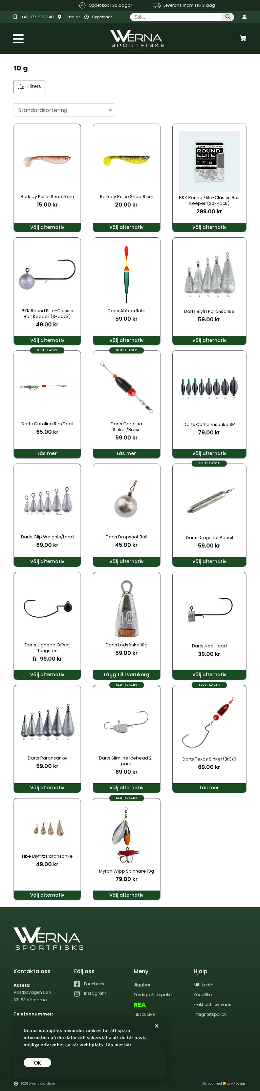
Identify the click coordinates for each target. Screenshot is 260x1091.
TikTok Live (144, 1014)
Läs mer (47, 453)
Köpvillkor (203, 995)
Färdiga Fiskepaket (153, 995)
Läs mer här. (119, 1044)
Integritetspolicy (210, 1014)
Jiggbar (142, 985)
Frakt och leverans (212, 1004)
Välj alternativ (47, 227)
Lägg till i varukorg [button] (126, 674)
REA (140, 1004)
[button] (156, 1025)
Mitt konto (203, 985)
